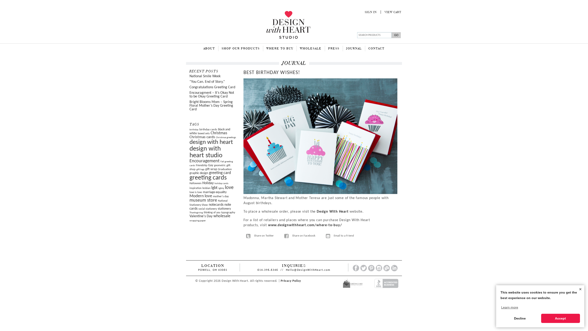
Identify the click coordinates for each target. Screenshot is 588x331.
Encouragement (204, 161)
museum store (203, 200)
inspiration (195, 188)
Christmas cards (202, 137)
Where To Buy (279, 48)
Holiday (208, 183)
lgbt (214, 188)
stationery (224, 208)
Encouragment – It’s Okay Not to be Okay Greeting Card (211, 94)
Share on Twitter (264, 235)
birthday (193, 129)
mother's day (221, 196)
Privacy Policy (291, 281)
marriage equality (215, 192)
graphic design (198, 173)
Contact (376, 48)
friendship (201, 165)
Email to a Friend (344, 235)
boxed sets (204, 133)
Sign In (371, 12)
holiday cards (221, 183)
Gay (210, 165)
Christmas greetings (226, 137)
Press (333, 48)
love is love (195, 192)
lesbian (206, 188)
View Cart (393, 12)
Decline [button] (520, 318)
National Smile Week (204, 76)
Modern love (200, 196)
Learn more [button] (509, 307)
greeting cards (208, 178)
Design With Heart (333, 212)
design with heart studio (205, 152)
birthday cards (208, 129)
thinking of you (212, 212)
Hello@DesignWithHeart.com (308, 270)
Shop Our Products (241, 48)
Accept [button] (560, 318)
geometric (220, 165)
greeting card (220, 173)
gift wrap (211, 169)
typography (228, 212)
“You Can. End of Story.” (207, 82)
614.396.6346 (267, 270)
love (229, 187)
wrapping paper (197, 221)
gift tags (200, 169)
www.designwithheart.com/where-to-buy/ (305, 225)
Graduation (225, 169)
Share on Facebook (303, 235)
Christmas (219, 133)
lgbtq (221, 188)
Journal (354, 48)
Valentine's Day (200, 216)
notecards (216, 205)
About (209, 48)
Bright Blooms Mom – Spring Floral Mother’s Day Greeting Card (211, 105)
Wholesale (311, 48)
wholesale (221, 216)
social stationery (207, 209)
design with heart (211, 142)
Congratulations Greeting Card (212, 87)
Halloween (195, 183)
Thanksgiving (196, 212)
